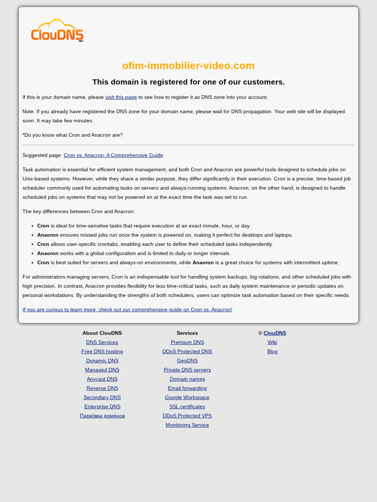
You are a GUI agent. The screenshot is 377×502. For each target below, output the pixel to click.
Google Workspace (187, 397)
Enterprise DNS (102, 406)
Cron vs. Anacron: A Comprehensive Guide (113, 155)
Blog (272, 351)
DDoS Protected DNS (187, 351)
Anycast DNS (102, 379)
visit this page (121, 97)
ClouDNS (275, 333)
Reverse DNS (102, 388)
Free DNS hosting (102, 351)
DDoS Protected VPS (187, 416)
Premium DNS (187, 342)
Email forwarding (187, 388)
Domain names (187, 379)
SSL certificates (187, 406)
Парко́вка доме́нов (102, 416)
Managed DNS (102, 370)
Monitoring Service (187, 425)
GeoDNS (187, 360)
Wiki (272, 342)
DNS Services (102, 342)
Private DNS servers (187, 370)
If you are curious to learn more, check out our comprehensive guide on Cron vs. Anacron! (127, 309)
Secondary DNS (102, 397)
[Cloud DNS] (57, 32)
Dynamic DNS (102, 360)
